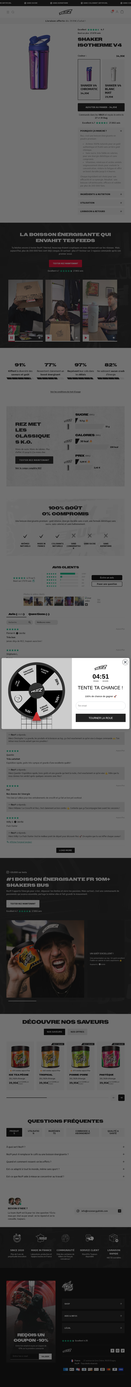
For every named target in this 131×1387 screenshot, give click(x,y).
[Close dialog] (125, 662)
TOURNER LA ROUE (101, 718)
